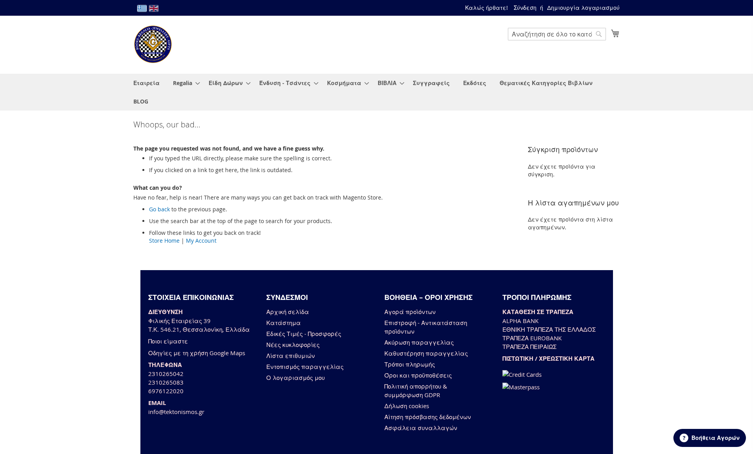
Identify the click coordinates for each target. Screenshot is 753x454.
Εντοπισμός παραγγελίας (305, 366)
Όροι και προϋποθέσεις (418, 375)
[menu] (377, 92)
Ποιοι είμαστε (168, 341)
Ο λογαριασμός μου (295, 377)
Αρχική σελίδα (287, 312)
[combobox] (557, 34)
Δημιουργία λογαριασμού (583, 7)
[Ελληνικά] (142, 8)
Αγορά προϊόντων (410, 312)
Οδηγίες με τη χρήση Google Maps (196, 353)
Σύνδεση (525, 7)
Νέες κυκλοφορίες (293, 345)
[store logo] (153, 44)
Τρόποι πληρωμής (409, 364)
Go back (159, 209)
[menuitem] (146, 83)
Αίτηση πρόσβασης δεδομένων (427, 417)
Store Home (164, 240)
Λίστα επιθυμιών (290, 356)
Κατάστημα (283, 323)
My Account (201, 240)
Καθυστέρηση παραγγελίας (426, 353)
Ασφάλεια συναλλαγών (420, 428)
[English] (153, 8)
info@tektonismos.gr (176, 412)
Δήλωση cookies (406, 406)
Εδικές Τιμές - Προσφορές (303, 334)
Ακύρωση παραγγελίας (419, 342)
